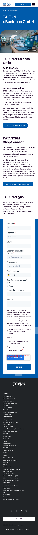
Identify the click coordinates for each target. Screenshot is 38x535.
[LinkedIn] (12, 511)
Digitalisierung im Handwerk (11, 480)
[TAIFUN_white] (19, 384)
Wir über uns (6, 488)
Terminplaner (7, 467)
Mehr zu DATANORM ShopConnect (18, 184)
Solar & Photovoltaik (9, 448)
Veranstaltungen (7, 471)
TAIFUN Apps (6, 410)
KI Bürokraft (6, 424)
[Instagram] (16, 511)
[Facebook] (26, 511)
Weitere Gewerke (8, 450)
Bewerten (6, 497)
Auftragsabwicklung (8, 420)
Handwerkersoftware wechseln (12, 469)
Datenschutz (10, 529)
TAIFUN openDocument (9, 401)
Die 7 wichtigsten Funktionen (11, 499)
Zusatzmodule (7, 414)
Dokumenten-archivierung (10, 422)
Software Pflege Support (10, 458)
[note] (32, 50)
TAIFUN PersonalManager (10, 412)
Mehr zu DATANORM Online (15, 125)
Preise (5, 456)
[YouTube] (21, 511)
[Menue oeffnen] (33, 4)
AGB (27, 529)
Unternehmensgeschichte (10, 486)
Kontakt (19, 519)
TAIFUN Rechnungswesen (10, 403)
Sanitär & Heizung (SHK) (9, 446)
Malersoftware (7, 443)
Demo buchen (23, 4)
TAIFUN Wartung (7, 408)
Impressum (20, 529)
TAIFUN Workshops (8, 473)
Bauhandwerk (7, 437)
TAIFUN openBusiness (9, 399)
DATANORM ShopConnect (10, 478)
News (4, 492)
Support (5, 462)
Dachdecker (6, 439)
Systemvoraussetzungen (10, 460)
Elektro (5, 441)
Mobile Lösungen (8, 427)
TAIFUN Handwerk (8, 396)
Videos (5, 465)
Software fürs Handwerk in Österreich (13, 490)
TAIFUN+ (5, 405)
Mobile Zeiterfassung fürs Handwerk (13, 429)
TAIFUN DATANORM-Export (10, 476)
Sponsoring (6, 495)
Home (4, 11)
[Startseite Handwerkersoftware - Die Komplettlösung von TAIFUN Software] (7, 4)
